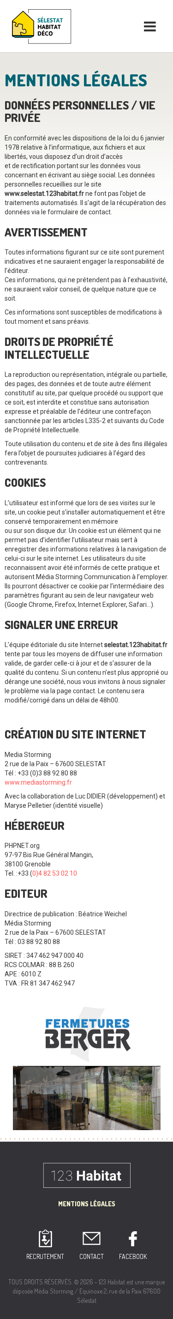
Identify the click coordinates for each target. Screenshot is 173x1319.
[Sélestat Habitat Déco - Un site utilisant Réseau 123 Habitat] (42, 25)
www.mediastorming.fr (38, 782)
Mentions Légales (86, 1204)
